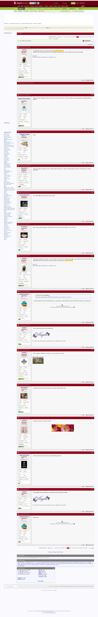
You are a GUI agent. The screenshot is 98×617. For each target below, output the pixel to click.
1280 (50, 38)
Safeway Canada (7, 213)
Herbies (5, 162)
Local (72, 8)
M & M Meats (7, 182)
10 (24, 407)
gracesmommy (24, 455)
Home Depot (6, 164)
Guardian (6, 161)
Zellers (5, 239)
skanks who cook (23, 564)
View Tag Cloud (21, 565)
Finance (51, 6)
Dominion (6, 147)
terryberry (24, 226)
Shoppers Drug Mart (8, 216)
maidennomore (24, 294)
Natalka (24, 352)
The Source (6, 226)
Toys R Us (6, 229)
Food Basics (6, 154)
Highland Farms (7, 163)
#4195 (92, 349)
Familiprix (6, 151)
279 (75, 36)
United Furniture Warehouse (7, 233)
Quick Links (41, 11)
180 (65, 36)
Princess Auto (7, 203)
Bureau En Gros (7, 141)
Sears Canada (7, 215)
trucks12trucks (24, 195)
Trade (81, 8)
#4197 (92, 417)
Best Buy (6, 138)
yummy (57, 564)
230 (68, 36)
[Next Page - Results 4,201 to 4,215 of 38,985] (53, 38)
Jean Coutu (6, 172)
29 (24, 246)
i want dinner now (29, 563)
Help (77, 3)
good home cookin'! (69, 562)
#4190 (92, 192)
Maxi (5, 185)
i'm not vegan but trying (38, 563)
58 (24, 156)
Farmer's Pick (7, 153)
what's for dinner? (35, 564)
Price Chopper (7, 201)
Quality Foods (7, 206)
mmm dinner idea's (62, 563)
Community (25, 11)
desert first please (54, 562)
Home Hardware (7, 166)
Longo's (5, 179)
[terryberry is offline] (24, 235)
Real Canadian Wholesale (9, 209)
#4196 (92, 384)
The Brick (6, 225)
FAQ (15, 11)
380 (90, 36)
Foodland (6, 155)
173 (25, 121)
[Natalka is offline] (24, 362)
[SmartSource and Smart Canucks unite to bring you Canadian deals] (9, 126)
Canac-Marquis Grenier (8, 143)
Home (19, 6)
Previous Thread (52, 552)
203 (25, 281)
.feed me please (21, 562)
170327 (88, 41)
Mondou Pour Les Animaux (9, 188)
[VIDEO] (40, 574)
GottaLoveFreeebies (24, 98)
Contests (46, 6)
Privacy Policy (89, 586)
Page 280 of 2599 (53, 36)
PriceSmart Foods (7, 202)
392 (25, 479)
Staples (5, 219)
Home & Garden (64, 6)
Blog (15, 8)
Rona (5, 211)
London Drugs (7, 178)
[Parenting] (79, 6)
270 (70, 36)
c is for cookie (38, 562)
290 (85, 36)
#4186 (92, 47)
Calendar (20, 11)
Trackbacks (41, 576)
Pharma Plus (6, 200)
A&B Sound (6, 133)
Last (56, 38)
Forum (21, 8)
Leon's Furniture (7, 176)
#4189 (92, 165)
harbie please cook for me (79, 562)
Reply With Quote (90, 80)
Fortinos (5, 156)
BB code (40, 570)
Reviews (55, 6)
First (60, 37)
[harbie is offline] (24, 59)
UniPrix (5, 231)
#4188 (92, 131)
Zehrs (5, 238)
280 (77, 36)
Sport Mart (6, 218)
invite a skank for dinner (48, 563)
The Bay (5, 224)
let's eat (55, 563)
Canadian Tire (7, 144)
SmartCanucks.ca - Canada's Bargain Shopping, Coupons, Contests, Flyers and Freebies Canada (69, 586)
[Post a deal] (83, 6)
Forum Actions (33, 11)
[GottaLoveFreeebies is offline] (24, 109)
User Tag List (20, 33)
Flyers (36, 6)
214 (25, 182)
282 (82, 36)
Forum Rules (41, 581)
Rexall (5, 210)
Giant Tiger (6, 159)
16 (24, 316)
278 (73, 36)
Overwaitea (6, 194)
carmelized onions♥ (46, 562)
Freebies (41, 6)
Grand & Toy (6, 160)
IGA (5, 169)
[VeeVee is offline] (24, 430)
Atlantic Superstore (8, 137)
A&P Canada (6, 135)
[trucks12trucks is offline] (24, 203)
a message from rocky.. (30, 562)
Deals (22, 6)
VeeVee (24, 420)
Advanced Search (78, 11)
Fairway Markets (7, 149)
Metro (5, 186)
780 (92, 36)
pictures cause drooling (77, 563)
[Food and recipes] (77, 6)
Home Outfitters (7, 167)
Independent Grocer (8, 171)
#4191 (92, 223)
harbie (24, 50)
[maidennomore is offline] (24, 303)
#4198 (92, 452)
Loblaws (5, 177)
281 (80, 36)
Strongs (5, 221)
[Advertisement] (44, 88)
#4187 (92, 94)
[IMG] (40, 572)
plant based (85, 563)
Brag (64, 8)
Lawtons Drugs (7, 175)
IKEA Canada (7, 170)
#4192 (92, 255)
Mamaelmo (24, 387)
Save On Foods (7, 214)
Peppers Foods (7, 198)
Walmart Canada (7, 236)
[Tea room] (73, 6)
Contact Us (51, 586)
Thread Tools (89, 44)
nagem (24, 327)
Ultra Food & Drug (7, 230)
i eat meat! (23, 563)
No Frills (5, 193)
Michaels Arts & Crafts (8, 187)
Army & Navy (7, 136)
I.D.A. (5, 168)
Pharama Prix (7, 199)
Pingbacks (20, 577)
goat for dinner (61, 562)
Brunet (5, 140)
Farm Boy (6, 152)
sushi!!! (29, 564)
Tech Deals (26, 6)
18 (24, 442)
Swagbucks (63, 306)
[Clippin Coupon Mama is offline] (24, 144)
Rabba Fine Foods (8, 207)
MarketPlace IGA (7, 184)
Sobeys (5, 217)
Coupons (32, 6)
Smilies (40, 571)
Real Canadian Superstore (9, 208)
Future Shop (6, 157)
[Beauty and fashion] (75, 6)
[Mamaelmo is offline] (24, 396)
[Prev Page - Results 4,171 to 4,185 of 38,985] (62, 37)
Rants (59, 6)
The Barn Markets (7, 223)
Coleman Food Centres (8, 145)
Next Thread (60, 552)
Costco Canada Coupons (9, 146)
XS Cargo (6, 237)
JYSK (5, 174)
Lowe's (5, 180)
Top (53, 8)
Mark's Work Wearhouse (9, 183)
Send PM (83, 80)
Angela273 (24, 168)
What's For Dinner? (26, 40)
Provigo (5, 204)
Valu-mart (6, 234)
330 (87, 36)
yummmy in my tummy (50, 564)
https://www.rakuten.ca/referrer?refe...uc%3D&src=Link (44, 57)
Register (82, 3)
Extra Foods (6, 148)
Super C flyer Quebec (8, 222)
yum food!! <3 (42, 564)
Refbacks (20, 579)
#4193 (92, 291)
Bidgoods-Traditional (8, 139)
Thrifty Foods (6, 227)
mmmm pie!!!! (69, 563)
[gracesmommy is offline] (24, 464)
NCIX (5, 192)
